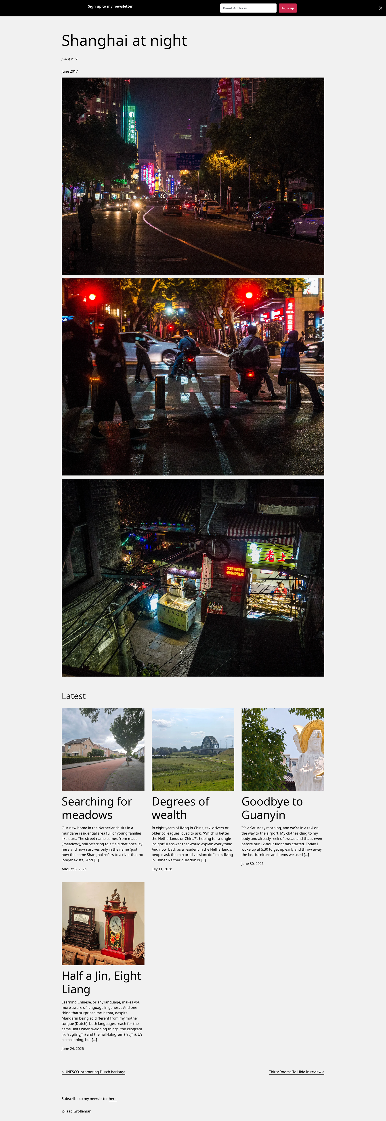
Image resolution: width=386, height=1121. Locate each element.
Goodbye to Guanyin (258, 710)
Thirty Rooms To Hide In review (295, 1071)
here (113, 1098)
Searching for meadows (82, 710)
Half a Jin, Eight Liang (79, 885)
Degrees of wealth (167, 710)
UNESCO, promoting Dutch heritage (95, 1071)
